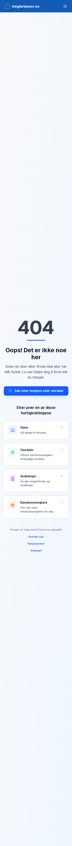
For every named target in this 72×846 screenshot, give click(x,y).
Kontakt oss (36, 536)
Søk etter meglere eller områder (39, 391)
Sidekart (36, 550)
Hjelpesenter (36, 543)
